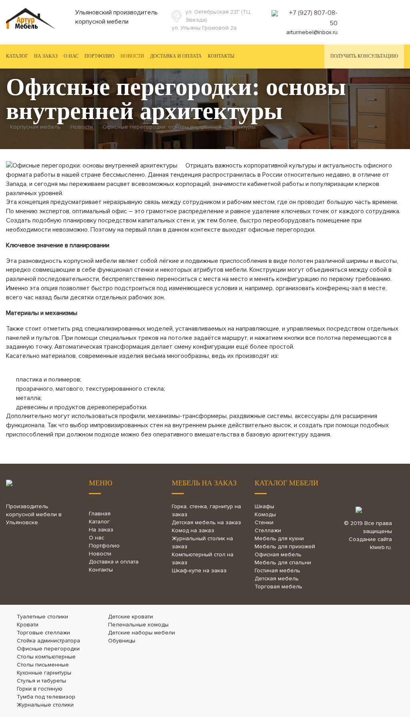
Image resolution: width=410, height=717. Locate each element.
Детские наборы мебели (141, 632)
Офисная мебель (278, 554)
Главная (100, 513)
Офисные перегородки (48, 648)
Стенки (264, 522)
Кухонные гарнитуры (44, 672)
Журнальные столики (45, 704)
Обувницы (121, 640)
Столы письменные (43, 664)
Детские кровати (130, 616)
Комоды (265, 514)
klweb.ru (380, 547)
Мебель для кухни (279, 538)
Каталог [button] (17, 56)
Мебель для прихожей (285, 546)
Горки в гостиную (39, 688)
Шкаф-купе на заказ (199, 570)
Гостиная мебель (277, 570)
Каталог (99, 521)
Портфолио (99, 56)
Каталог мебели (286, 483)
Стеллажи (268, 530)
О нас (71, 56)
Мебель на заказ (204, 483)
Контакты (221, 56)
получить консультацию (364, 56)
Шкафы (264, 506)
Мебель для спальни (283, 562)
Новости (132, 56)
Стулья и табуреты (41, 680)
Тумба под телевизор (46, 696)
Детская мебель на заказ (206, 522)
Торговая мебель (278, 586)
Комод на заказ (193, 530)
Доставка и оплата (176, 56)
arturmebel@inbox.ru (312, 32)
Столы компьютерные (46, 656)
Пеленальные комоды (138, 624)
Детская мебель (277, 578)
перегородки (295, 230)
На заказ (46, 56)
